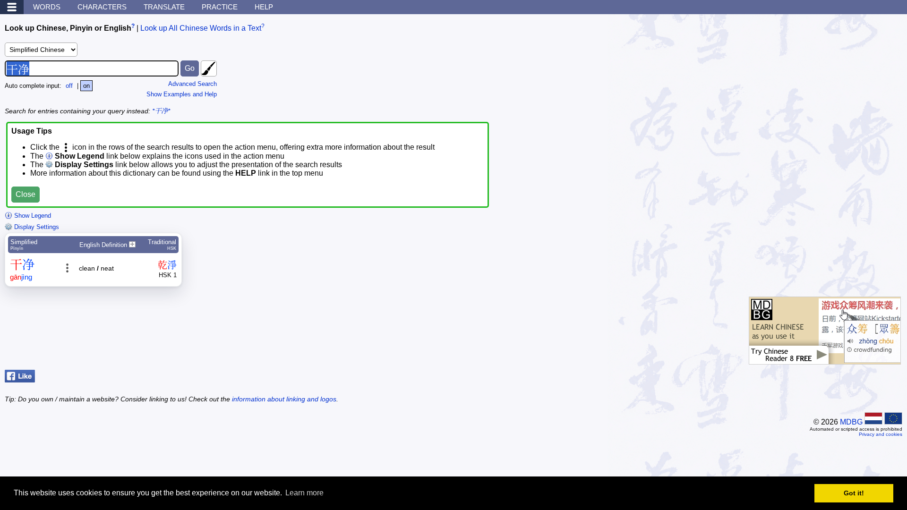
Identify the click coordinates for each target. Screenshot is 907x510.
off (69, 85)
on (86, 85)
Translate (164, 7)
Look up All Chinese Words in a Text (200, 28)
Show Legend (31, 215)
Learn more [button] (304, 493)
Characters (102, 7)
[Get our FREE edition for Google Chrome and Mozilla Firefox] (824, 360)
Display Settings (35, 226)
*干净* (161, 111)
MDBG (851, 422)
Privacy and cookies (880, 434)
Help (264, 7)
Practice (220, 7)
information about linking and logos (284, 399)
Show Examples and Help (181, 94)
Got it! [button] (854, 493)
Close (25, 194)
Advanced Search (192, 83)
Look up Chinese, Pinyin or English (68, 28)
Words (46, 7)
